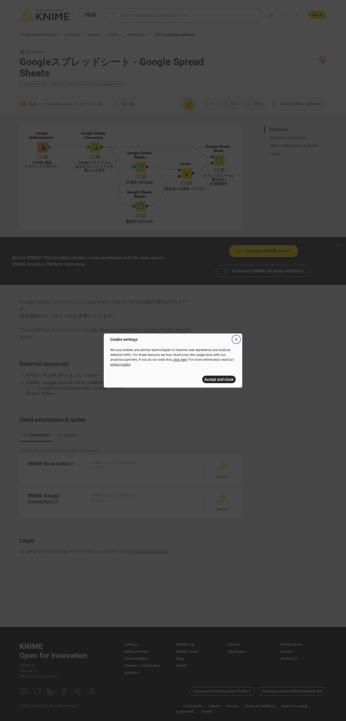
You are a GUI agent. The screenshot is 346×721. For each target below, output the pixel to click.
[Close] (236, 339)
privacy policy (120, 364)
